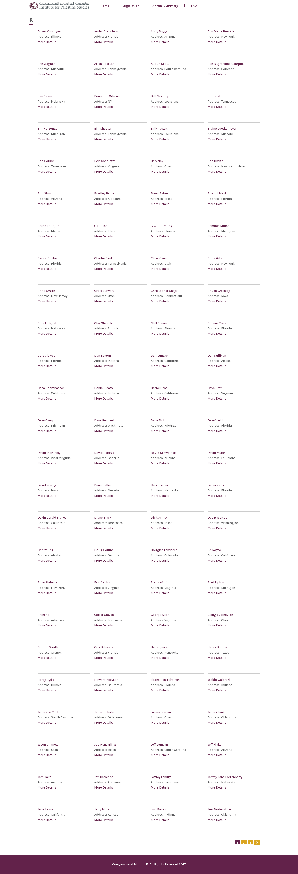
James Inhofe (104, 712)
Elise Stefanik (47, 582)
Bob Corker (46, 161)
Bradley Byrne (104, 193)
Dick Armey (159, 517)
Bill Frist (214, 96)
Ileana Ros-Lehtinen (165, 680)
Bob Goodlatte (104, 161)
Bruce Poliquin (48, 226)
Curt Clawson (47, 355)
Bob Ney (157, 161)
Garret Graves (104, 615)
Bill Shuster (102, 128)
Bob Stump (46, 193)
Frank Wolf (158, 582)
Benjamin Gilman (107, 96)
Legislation (130, 6)
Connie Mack (217, 323)
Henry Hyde (46, 680)
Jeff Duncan (159, 744)
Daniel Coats (103, 388)
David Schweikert (163, 453)
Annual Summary (165, 6)
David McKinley (49, 453)
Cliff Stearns (160, 323)
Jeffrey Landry (161, 777)
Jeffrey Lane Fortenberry (225, 777)
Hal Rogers (159, 647)
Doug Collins (104, 550)
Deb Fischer (159, 485)
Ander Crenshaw (106, 31)
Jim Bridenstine (219, 809)
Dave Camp (46, 420)
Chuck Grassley (219, 291)
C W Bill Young (162, 226)
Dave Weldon (217, 420)
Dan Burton (102, 355)
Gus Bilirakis (103, 647)
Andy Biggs (159, 31)
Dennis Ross (217, 485)
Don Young (46, 550)
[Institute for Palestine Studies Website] (59, 6)
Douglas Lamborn (164, 550)
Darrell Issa (159, 388)
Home (104, 6)
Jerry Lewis (46, 809)
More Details (47, 42)
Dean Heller (102, 485)
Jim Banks (158, 809)
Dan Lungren (160, 355)
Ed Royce (214, 550)
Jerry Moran (102, 809)
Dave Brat (215, 388)
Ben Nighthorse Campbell (227, 64)
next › (257, 842)
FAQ (194, 6)
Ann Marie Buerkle (221, 31)
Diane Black (102, 517)
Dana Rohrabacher (51, 388)
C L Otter (100, 226)
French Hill (46, 615)
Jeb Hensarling (105, 744)
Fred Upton (216, 582)
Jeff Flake (214, 744)
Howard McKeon (106, 680)
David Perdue (104, 453)
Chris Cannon (160, 258)
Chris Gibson (217, 258)
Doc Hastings (217, 517)
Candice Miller (218, 226)
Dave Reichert (104, 420)
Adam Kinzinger (49, 31)
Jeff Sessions (103, 777)
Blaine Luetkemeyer (222, 128)
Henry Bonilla (217, 647)
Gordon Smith (48, 647)
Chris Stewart (104, 291)
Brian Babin (159, 193)
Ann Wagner (46, 64)
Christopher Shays (164, 291)
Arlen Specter (104, 64)
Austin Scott (160, 64)
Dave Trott (158, 420)
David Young (47, 485)
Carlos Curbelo (48, 258)
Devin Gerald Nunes (52, 517)
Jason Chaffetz (48, 744)
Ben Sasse (45, 96)
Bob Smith (215, 161)
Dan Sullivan (217, 355)
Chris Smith (46, 291)
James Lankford (219, 712)
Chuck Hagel (47, 323)
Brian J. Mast (217, 193)
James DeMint (48, 712)
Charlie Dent (103, 258)
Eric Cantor (102, 582)
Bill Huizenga (47, 128)
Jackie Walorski (219, 680)
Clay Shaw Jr (103, 323)
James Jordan (161, 712)
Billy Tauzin (159, 128)
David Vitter (216, 453)
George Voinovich (220, 615)
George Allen (160, 615)
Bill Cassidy (159, 96)
